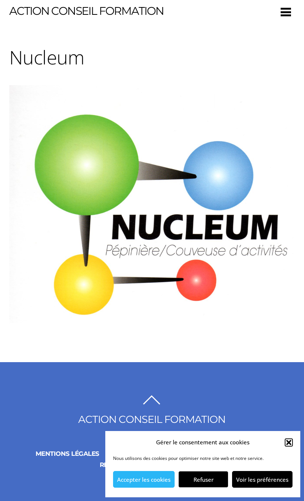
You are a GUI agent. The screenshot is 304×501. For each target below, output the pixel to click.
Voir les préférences (262, 479)
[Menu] (286, 11)
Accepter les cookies (144, 479)
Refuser (204, 479)
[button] (289, 442)
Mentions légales (67, 453)
